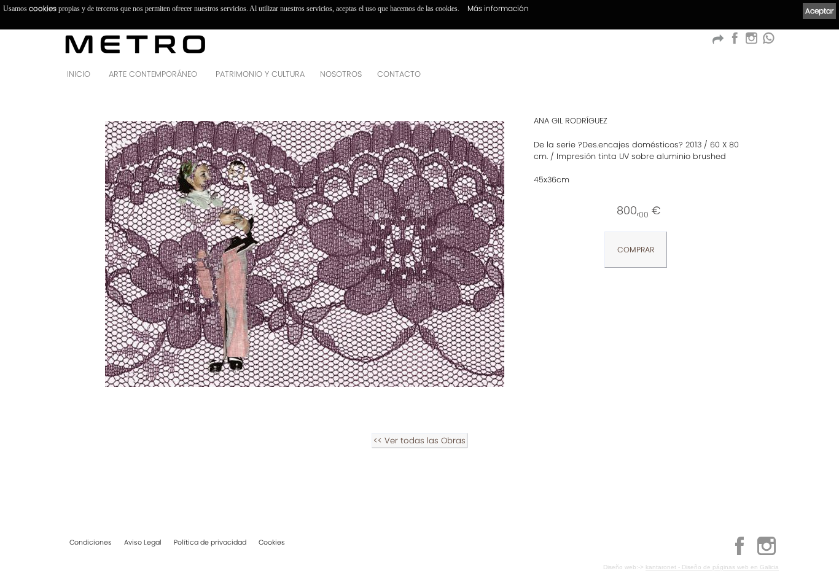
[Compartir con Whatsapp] (768, 41)
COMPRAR (635, 249)
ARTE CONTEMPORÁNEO (153, 74)
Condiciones (90, 542)
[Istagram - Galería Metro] (751, 41)
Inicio (78, 74)
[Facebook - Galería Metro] (734, 41)
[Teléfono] (766, 77)
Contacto (399, 74)
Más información (498, 8)
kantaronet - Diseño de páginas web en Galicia (712, 567)
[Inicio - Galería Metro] (135, 43)
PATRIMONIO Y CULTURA (260, 74)
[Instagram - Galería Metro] (766, 553)
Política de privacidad (210, 542)
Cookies (272, 542)
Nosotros (341, 74)
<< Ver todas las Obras (419, 440)
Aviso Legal (143, 542)
